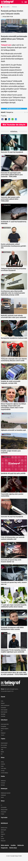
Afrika (2, 761)
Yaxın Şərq (3, 768)
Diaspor (3, 703)
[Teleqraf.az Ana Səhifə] (7, 2)
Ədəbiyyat (3, 795)
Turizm (2, 735)
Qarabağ (3, 714)
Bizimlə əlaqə (13, 848)
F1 (1, 805)
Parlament (3, 707)
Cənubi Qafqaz (4, 772)
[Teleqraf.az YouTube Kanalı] (14, 124)
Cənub (2, 838)
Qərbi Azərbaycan (5, 705)
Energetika (3, 726)
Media (2, 751)
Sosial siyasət (4, 743)
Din (1, 754)
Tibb (2, 749)
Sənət (2, 797)
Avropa (2, 770)
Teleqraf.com (6, 45)
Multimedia (21, 845)
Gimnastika (3, 807)
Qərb (2, 836)
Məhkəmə (3, 780)
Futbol (2, 814)
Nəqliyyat (3, 733)
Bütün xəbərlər (5, 845)
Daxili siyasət (4, 712)
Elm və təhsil (4, 745)
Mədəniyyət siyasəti (5, 793)
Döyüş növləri (4, 809)
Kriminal (3, 782)
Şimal (2, 832)
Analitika (3, 716)
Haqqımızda (4, 848)
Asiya (2, 766)
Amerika (3, 764)
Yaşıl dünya (3, 747)
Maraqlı (3, 785)
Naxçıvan (3, 840)
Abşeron (3, 834)
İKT (2, 730)
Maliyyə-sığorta (4, 728)
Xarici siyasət (4, 709)
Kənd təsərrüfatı (5, 724)
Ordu (2, 701)
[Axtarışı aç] (22, 2)
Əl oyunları (3, 811)
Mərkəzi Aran (4, 827)
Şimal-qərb (3, 829)
